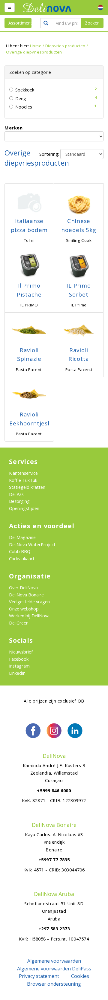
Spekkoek (24, 90)
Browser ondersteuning (54, 984)
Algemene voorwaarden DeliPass (54, 968)
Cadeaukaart (21, 558)
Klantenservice (23, 473)
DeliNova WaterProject (32, 544)
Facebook (18, 659)
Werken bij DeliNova (29, 616)
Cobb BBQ (19, 551)
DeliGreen (18, 623)
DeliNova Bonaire (26, 595)
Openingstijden (24, 508)
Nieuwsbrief (21, 652)
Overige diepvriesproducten (34, 52)
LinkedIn (17, 673)
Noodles (23, 107)
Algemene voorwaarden (54, 961)
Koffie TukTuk (23, 480)
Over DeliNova (23, 587)
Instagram (19, 666)
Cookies (80, 976)
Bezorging (19, 501)
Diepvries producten (65, 45)
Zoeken (92, 23)
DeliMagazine (22, 537)
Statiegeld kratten (27, 487)
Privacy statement (39, 976)
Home (35, 45)
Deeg (20, 98)
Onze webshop (24, 609)
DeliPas (16, 494)
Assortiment (20, 23)
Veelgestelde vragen (29, 601)
